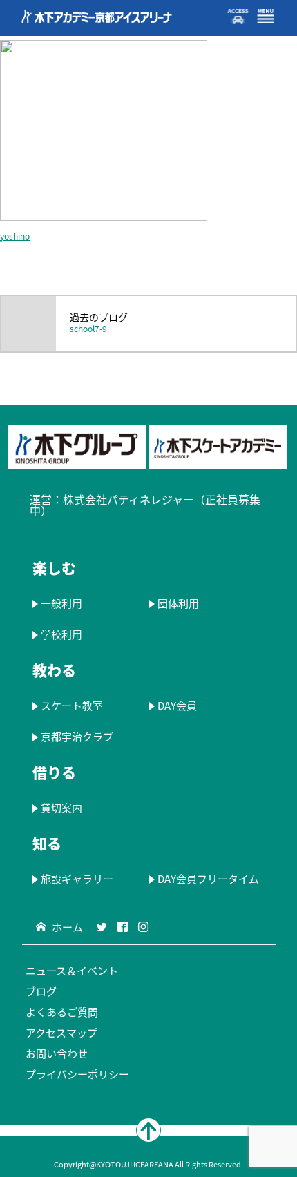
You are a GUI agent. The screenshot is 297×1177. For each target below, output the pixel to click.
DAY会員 (176, 705)
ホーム (67, 927)
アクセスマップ (61, 1032)
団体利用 (177, 603)
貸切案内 (61, 807)
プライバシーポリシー (77, 1074)
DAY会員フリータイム (207, 878)
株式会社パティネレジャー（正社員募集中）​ (145, 504)
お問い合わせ (57, 1053)
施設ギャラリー (77, 878)
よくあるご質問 (62, 1012)
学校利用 (61, 634)
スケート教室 (72, 705)
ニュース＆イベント (72, 970)
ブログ (41, 991)
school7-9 (88, 328)
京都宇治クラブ (77, 736)
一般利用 (61, 603)
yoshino (15, 236)
